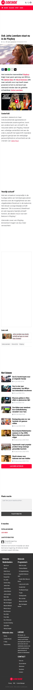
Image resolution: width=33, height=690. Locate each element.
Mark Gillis (6, 597)
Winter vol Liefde (23, 601)
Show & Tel (23, 8)
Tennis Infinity (7, 644)
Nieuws (6, 8)
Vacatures (21, 669)
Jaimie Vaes (8, 80)
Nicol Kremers (21, 80)
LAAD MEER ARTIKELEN (16, 466)
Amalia (5, 568)
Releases (11, 8)
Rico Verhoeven (7, 620)
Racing (5, 636)
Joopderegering (11, 541)
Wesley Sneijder (7, 628)
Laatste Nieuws (8, 639)
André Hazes (7, 571)
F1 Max (5, 642)
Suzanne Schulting (8, 623)
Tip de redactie (22, 663)
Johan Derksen (7, 591)
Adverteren (21, 666)
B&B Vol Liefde (22, 565)
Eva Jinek (6, 580)
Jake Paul (15, 141)
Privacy (10, 683)
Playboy (26, 74)
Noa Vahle (6, 614)
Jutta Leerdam (17, 90)
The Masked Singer (23, 590)
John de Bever (7, 588)
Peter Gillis (6, 617)
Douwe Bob (6, 577)
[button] (26, 2)
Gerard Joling (7, 582)
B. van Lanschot (11, 42)
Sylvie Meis (6, 625)
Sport (17, 8)
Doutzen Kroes (7, 574)
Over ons (21, 660)
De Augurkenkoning (23, 571)
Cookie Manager (21, 683)
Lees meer (4, 532)
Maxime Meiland (8, 605)
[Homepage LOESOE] (9, 2)
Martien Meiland (8, 600)
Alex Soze (6, 565)
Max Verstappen (8, 602)
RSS (14, 683)
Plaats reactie (16, 514)
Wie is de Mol (22, 598)
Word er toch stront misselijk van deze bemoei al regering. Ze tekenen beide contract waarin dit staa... (15, 548)
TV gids (21, 593)
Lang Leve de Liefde (24, 584)
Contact (21, 672)
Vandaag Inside (22, 595)
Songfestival (22, 587)
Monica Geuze (7, 608)
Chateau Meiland (23, 568)
